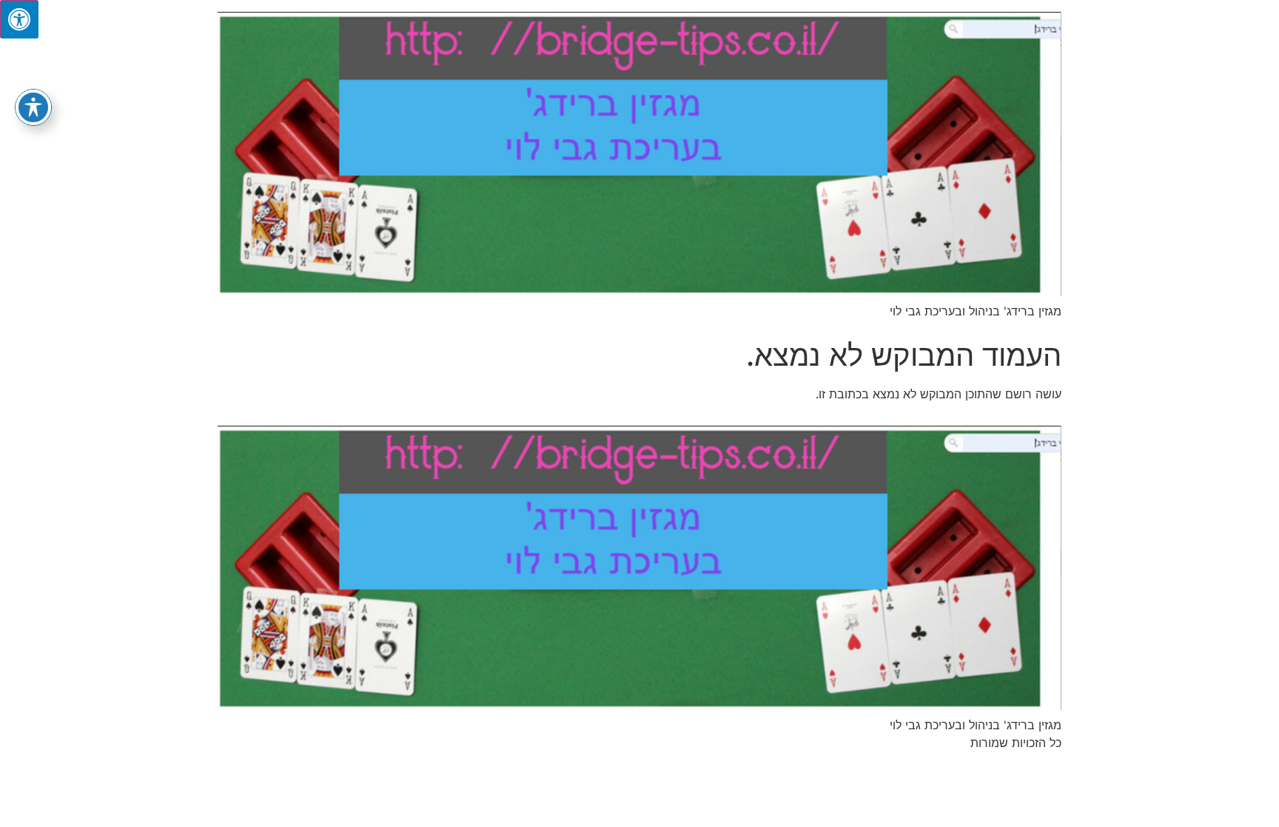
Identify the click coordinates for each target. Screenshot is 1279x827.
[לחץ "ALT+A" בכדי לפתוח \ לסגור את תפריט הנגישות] (19, 19)
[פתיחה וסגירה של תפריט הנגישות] (33, 107)
